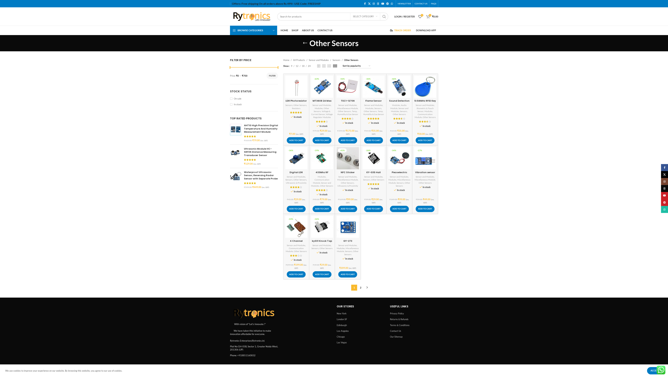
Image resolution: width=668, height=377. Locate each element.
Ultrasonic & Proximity (296, 183)
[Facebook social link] (365, 3)
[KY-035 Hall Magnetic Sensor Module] (374, 158)
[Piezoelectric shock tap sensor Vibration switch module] (399, 158)
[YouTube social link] (382, 3)
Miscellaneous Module (347, 108)
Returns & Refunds (399, 319)
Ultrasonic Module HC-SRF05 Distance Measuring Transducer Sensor (260, 152)
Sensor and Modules (319, 60)
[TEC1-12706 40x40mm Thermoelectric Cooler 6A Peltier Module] (348, 87)
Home (286, 60)
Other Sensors (299, 105)
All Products (299, 60)
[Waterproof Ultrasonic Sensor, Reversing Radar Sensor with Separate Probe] (235, 180)
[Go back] (305, 43)
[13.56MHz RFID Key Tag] (425, 87)
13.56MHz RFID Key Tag (425, 102)
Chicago (341, 336)
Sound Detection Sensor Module (399, 102)
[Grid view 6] (335, 66)
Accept (655, 370)
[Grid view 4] (329, 66)
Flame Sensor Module (373, 102)
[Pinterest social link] (387, 3)
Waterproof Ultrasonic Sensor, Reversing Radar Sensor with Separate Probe (261, 175)
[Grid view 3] (324, 66)
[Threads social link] (378, 3)
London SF (342, 319)
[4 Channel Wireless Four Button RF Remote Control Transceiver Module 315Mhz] (296, 227)
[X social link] (369, 3)
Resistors (296, 108)
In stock (238, 104)
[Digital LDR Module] (296, 158)
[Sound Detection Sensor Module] (399, 87)
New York (341, 313)
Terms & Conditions (400, 325)
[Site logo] (252, 16)
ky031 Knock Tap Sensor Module (322, 242)
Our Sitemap (396, 336)
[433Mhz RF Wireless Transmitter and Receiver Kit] (322, 158)
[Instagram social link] (374, 3)
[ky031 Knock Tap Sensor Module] (322, 227)
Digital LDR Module (296, 174)
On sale (237, 98)
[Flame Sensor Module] (374, 87)
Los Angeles (343, 331)
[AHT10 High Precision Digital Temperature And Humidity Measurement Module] (235, 133)
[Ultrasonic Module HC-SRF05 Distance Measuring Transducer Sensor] (235, 156)
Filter (272, 75)
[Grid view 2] (318, 66)
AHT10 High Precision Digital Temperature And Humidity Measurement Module (261, 128)
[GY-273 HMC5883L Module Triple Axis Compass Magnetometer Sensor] (348, 227)
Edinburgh (342, 325)
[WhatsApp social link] (392, 3)
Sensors (336, 60)
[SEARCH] (384, 17)
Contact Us (395, 331)
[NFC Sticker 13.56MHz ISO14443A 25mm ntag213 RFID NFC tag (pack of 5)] (348, 158)
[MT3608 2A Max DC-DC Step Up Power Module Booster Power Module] (322, 87)
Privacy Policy (397, 313)
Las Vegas (342, 342)
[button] (296, 140)
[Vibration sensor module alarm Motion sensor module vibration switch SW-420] (425, 158)
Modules (319, 108)
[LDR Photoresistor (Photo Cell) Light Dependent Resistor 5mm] (296, 87)
